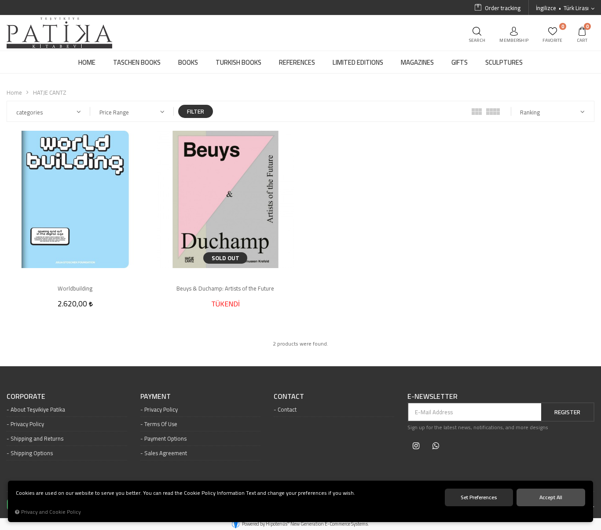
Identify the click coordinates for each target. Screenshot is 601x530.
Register (567, 412)
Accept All (550, 497)
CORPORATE (26, 397)
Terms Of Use (160, 424)
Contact (287, 409)
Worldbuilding (75, 288)
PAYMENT (155, 397)
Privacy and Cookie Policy (51, 512)
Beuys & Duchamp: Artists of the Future (225, 288)
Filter (195, 111)
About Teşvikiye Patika (38, 409)
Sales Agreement (165, 453)
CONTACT (289, 397)
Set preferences (479, 497)
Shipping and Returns (37, 438)
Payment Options (165, 438)
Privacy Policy (27, 424)
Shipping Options (32, 453)
